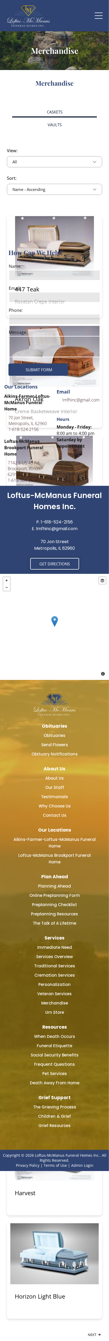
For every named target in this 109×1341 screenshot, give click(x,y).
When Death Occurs (54, 1036)
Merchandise (54, 1003)
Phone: (16, 310)
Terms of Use (55, 1165)
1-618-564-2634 (23, 480)
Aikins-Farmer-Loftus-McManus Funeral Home (54, 843)
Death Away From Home (54, 1083)
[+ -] (54, 627)
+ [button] (6, 580)
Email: (15, 288)
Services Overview (54, 956)
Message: (18, 332)
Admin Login (82, 1165)
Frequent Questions (54, 1064)
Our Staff (54, 787)
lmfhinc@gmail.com (80, 400)
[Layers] (102, 580)
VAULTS (55, 124)
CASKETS (54, 112)
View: (12, 151)
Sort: (11, 178)
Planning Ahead (54, 886)
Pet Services (54, 1073)
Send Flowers (54, 745)
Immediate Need (54, 947)
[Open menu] (99, 16)
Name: (15, 266)
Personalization (54, 984)
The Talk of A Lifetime (54, 923)
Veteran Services (54, 994)
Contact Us (54, 815)
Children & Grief (54, 1116)
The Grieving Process (54, 1107)
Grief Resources (54, 1125)
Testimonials (54, 797)
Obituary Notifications (54, 754)
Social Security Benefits (55, 1055)
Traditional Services (54, 966)
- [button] (6, 587)
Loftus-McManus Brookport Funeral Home (54, 859)
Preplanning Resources (54, 914)
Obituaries (54, 735)
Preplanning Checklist (54, 904)
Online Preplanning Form (54, 895)
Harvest (25, 1193)
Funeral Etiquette (54, 1046)
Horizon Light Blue (40, 1296)
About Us (54, 778)
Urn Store (54, 1012)
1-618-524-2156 (23, 429)
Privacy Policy (27, 1165)
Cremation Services (54, 975)
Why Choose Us (55, 806)
